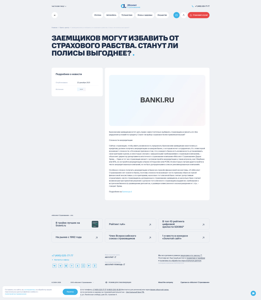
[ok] (95, 266)
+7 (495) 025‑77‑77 (99, 290)
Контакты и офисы (61, 260)
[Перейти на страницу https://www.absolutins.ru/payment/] (176, 15)
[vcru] (83, 266)
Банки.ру (126, 191)
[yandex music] (77, 266)
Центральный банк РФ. (135, 292)
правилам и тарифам (195, 258)
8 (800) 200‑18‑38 (114, 290)
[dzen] (72, 266)
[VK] (54, 266)
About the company (165, 282)
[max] (66, 266)
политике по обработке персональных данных (180, 260)
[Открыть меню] (253, 293)
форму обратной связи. (159, 290)
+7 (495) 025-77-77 (62, 255)
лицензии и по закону (190, 255)
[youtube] (89, 266)
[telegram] (60, 266)
